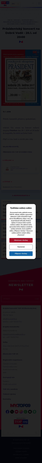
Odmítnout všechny (21, 240)
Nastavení (21, 247)
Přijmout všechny (21, 253)
